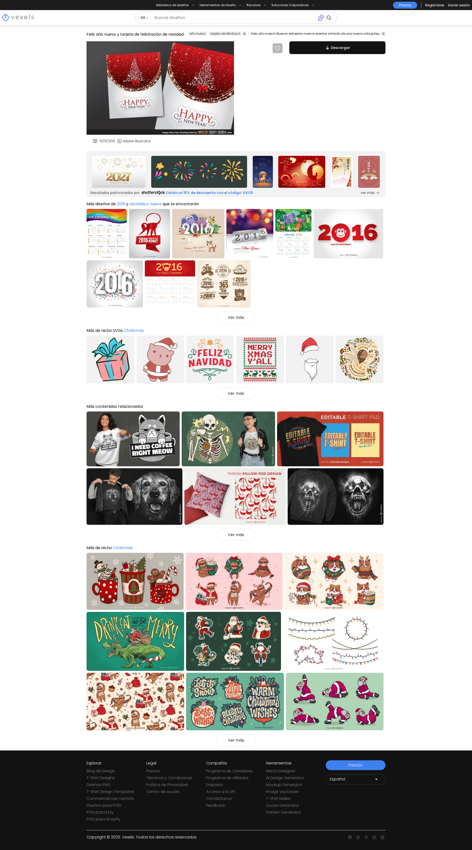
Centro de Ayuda (162, 791)
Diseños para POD (104, 805)
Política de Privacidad (167, 785)
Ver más (236, 317)
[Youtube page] (374, 837)
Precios (153, 771)
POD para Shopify (103, 819)
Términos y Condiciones (169, 778)
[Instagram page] (350, 837)
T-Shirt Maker (278, 798)
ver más (368, 192)
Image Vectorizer (282, 791)
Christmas (134, 330)
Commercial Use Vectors (110, 798)
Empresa (214, 785)
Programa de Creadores (229, 771)
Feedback (215, 805)
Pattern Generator (283, 812)
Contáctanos (219, 798)
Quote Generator (282, 805)
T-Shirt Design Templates (110, 791)
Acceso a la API (220, 791)
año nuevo (197, 33)
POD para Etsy (100, 812)
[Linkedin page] (382, 837)
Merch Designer (280, 771)
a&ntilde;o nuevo (145, 204)
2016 (121, 204)
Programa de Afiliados (227, 778)
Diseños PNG (98, 785)
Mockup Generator (284, 785)
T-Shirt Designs (101, 778)
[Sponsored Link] (118, 171)
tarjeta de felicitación (226, 33)
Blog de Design (101, 771)
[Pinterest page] (366, 837)
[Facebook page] (358, 837)
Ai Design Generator (285, 778)
